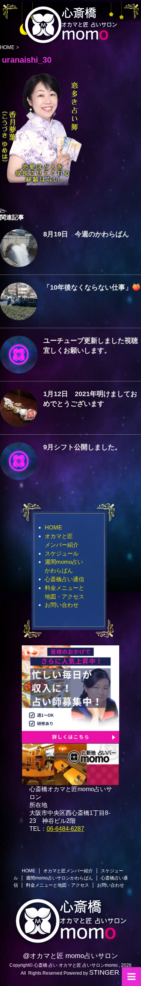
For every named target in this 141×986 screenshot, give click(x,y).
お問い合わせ (62, 605)
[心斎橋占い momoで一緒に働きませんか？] (70, 739)
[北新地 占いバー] (70, 782)
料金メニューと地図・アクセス (57, 885)
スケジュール (62, 553)
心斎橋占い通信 (64, 579)
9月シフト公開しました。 (82, 447)
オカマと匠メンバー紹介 (68, 870)
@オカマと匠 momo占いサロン (70, 956)
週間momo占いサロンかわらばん (59, 878)
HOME (53, 527)
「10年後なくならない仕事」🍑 (91, 287)
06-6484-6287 (65, 829)
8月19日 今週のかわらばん (86, 234)
